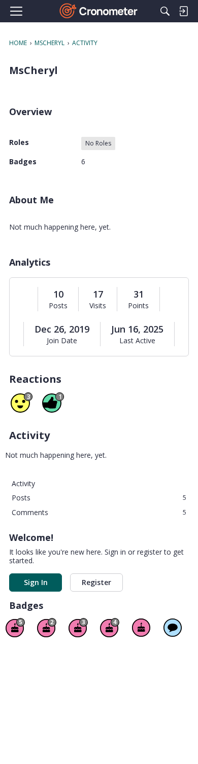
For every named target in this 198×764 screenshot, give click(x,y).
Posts (58, 305)
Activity (23, 483)
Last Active (137, 340)
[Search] (165, 11)
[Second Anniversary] (46, 627)
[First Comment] (172, 627)
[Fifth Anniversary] (15, 627)
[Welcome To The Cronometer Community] (99, 11)
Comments (99, 512)
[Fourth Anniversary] (109, 627)
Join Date (62, 340)
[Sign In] (183, 11)
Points (138, 305)
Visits (97, 305)
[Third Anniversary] (78, 627)
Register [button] (96, 582)
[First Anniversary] (141, 627)
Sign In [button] (36, 582)
